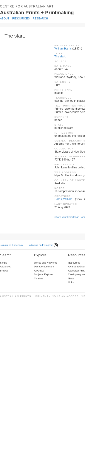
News (71, 278)
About (4, 18)
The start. (60, 56)
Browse (4, 270)
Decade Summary (44, 266)
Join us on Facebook (11, 245)
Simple (3, 262)
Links (71, 282)
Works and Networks (45, 262)
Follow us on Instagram (41, 245)
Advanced (5, 266)
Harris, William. (63, 199)
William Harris (63, 48)
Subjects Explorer (43, 274)
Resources (21, 18)
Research (40, 18)
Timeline (38, 278)
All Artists (39, 270)
